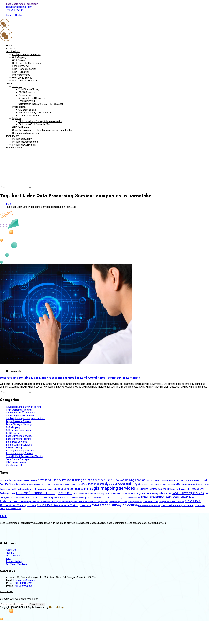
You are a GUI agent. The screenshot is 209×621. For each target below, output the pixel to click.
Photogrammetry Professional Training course (44, 501)
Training (10, 83)
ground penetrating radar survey (155, 493)
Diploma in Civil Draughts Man (34, 124)
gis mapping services (114, 488)
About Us (11, 48)
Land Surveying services (188, 493)
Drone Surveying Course (183, 484)
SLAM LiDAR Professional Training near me (64, 505)
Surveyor (17, 86)
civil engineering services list (54, 484)
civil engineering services (32, 484)
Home (9, 45)
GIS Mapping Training (176, 489)
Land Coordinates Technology (22, 3)
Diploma (16, 118)
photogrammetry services (117, 502)
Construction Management (26, 133)
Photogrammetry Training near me (171, 502)
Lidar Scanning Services (19, 444)
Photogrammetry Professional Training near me (86, 501)
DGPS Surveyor (26, 92)
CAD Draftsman (20, 127)
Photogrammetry (21, 74)
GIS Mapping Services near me (151, 489)
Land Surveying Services (19, 436)
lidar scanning (134, 498)
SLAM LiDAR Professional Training (24, 456)
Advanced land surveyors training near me (18, 480)
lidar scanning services (160, 497)
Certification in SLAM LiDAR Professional (40, 103)
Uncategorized (14, 465)
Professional (19, 106)
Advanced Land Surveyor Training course (65, 480)
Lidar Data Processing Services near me (83, 498)
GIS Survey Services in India (83, 494)
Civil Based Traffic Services (26, 63)
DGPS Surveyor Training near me (154, 484)
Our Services (13, 51)
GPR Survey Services (103, 493)
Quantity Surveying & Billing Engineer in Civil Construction (42, 130)
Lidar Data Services (16, 441)
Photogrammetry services (20, 450)
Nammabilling (56, 607)
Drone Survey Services (24, 489)
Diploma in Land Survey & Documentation (40, 121)
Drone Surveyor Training (19, 424)
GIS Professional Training (19, 430)
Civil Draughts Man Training (20, 415)
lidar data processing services (45, 497)
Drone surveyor (26, 95)
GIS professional (27, 109)
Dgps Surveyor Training (18, 421)
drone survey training (44, 489)
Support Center (14, 15)
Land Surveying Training (18, 438)
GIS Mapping (19, 57)
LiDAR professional (28, 115)
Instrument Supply (22, 138)
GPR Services (13, 433)
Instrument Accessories (25, 141)
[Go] (30, 187)
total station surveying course (115, 505)
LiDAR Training (14, 447)
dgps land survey (71, 484)
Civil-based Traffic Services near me (189, 480)
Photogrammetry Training (19, 453)
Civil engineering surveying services (25, 418)
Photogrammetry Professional (34, 112)
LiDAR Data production (24, 68)
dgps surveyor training (121, 484)
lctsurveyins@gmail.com (19, 6)
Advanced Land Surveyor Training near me (119, 480)
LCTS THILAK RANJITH (24, 80)
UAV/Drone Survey (22, 77)
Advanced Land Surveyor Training (23, 406)
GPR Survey (18, 60)
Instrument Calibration (24, 144)
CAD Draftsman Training (19, 409)
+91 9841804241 (15, 9)
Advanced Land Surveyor (31, 98)
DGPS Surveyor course (91, 483)
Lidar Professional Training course (114, 498)
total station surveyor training (177, 505)
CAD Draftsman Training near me (160, 480)
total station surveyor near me (149, 506)
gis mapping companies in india (73, 488)
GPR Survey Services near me (125, 493)
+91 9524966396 (23, 585)
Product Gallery (14, 147)
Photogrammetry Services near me (143, 501)
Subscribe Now (36, 604)
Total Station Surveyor (30, 89)
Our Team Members (16, 564)
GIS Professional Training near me (44, 493)
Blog (8, 203)
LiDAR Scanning (20, 71)
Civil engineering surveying (26, 54)
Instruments (12, 136)
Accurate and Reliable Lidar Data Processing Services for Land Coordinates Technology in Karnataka (70, 377)
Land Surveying (20, 66)
